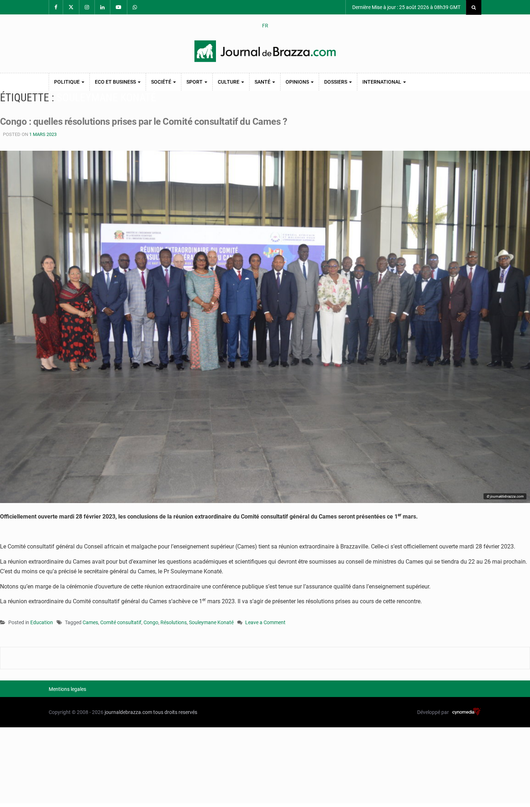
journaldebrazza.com (128, 712)
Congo (150, 622)
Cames (90, 622)
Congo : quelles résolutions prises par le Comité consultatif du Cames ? (143, 121)
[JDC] (265, 51)
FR (265, 25)
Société (161, 82)
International (382, 82)
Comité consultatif (120, 622)
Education (41, 622)
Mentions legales (67, 689)
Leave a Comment (265, 622)
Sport (195, 82)
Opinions (298, 82)
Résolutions (173, 622)
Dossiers (336, 82)
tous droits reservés (175, 712)
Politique (67, 82)
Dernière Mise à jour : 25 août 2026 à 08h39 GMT (405, 7)
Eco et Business (116, 82)
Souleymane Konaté (211, 622)
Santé (263, 82)
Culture (229, 82)
